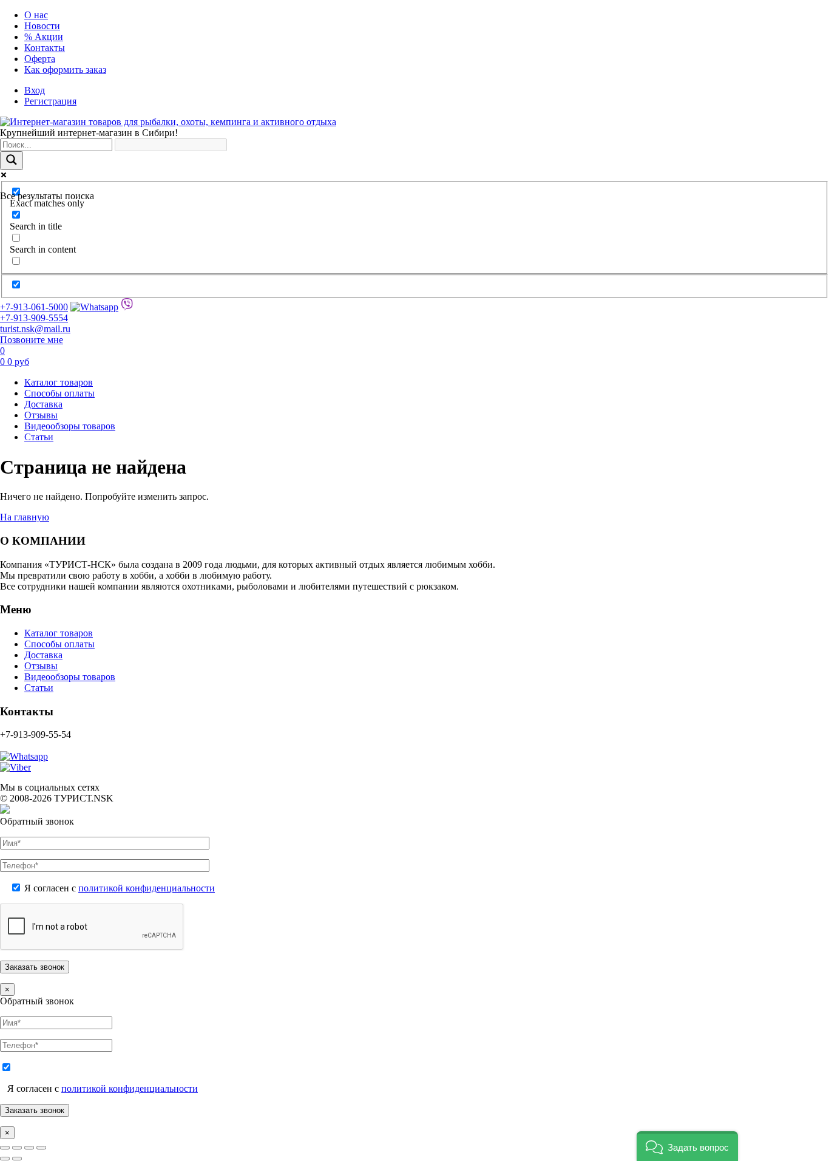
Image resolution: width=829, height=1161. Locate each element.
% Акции (43, 37)
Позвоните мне (31, 340)
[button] (687, 1146)
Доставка (43, 404)
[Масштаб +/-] (5, 1147)
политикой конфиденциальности (146, 888)
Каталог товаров (58, 382)
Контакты (44, 48)
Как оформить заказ (65, 69)
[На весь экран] (17, 1147)
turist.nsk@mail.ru (35, 329)
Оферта (39, 58)
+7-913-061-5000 (34, 307)
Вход (34, 90)
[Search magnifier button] (11, 160)
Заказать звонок (34, 1110)
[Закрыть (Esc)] (41, 1147)
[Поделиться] (29, 1147)
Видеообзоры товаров (69, 426)
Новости (42, 26)
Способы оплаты (59, 393)
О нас (36, 15)
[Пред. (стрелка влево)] (5, 1158)
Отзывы (41, 415)
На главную (24, 517)
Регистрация (50, 101)
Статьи (38, 437)
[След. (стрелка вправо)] (17, 1158)
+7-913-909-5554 (34, 318)
